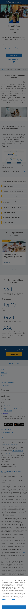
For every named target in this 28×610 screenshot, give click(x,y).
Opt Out (14, 602)
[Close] (26, 578)
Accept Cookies (14, 607)
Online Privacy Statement (8, 599)
